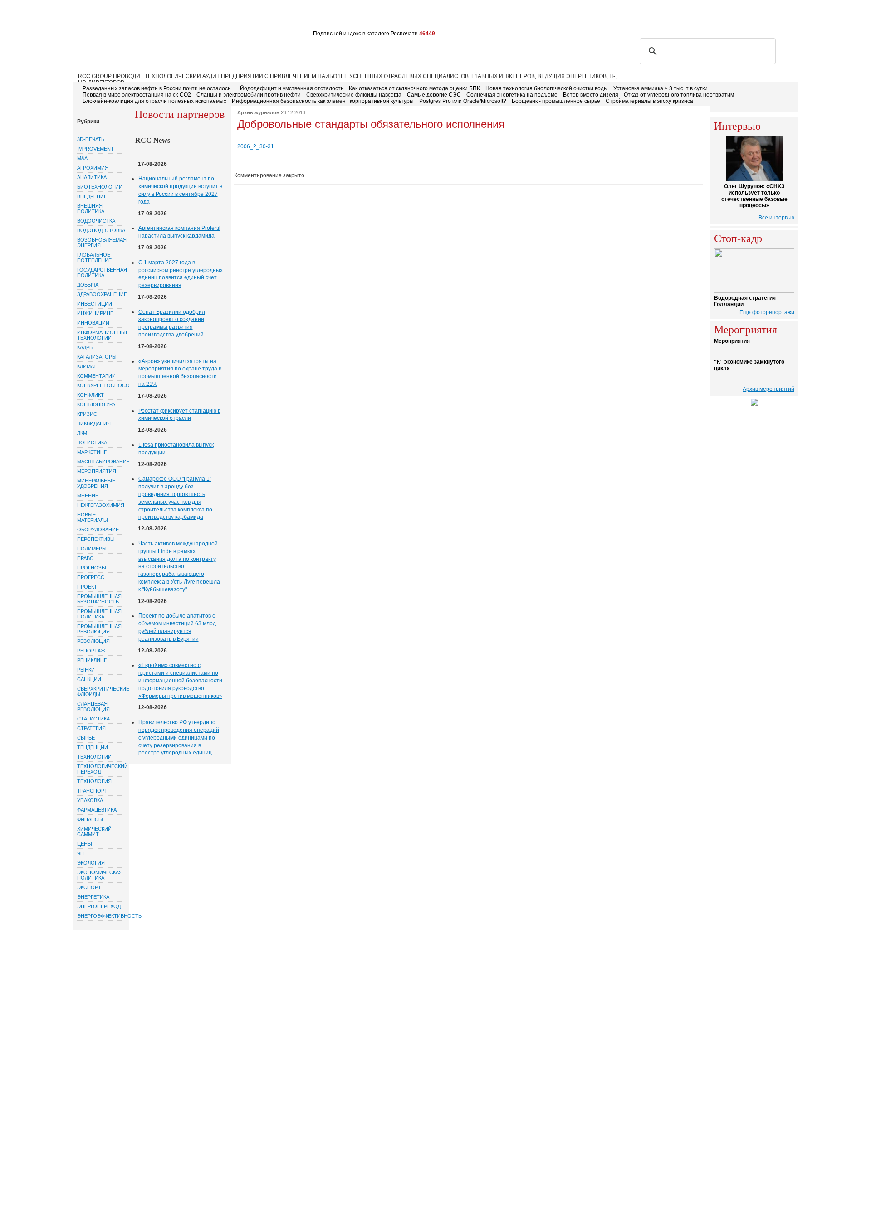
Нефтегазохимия (100, 505)
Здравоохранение (102, 294)
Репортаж (91, 650)
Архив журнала (292, 17)
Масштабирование (102, 461)
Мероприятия (96, 471)
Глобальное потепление (94, 257)
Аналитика (92, 177)
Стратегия (91, 728)
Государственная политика (102, 272)
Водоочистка (96, 221)
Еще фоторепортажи (766, 312)
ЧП (80, 853)
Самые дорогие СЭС (434, 95)
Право (85, 558)
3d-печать (90, 139)
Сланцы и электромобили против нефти (248, 95)
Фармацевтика (97, 810)
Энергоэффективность (102, 916)
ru (777, 17)
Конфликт (90, 395)
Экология (91, 863)
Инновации (93, 323)
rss (747, 17)
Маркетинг (92, 452)
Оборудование (98, 529)
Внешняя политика (90, 208)
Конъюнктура (96, 404)
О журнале (129, 17)
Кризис (87, 414)
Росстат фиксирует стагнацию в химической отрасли (179, 415)
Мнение (87, 495)
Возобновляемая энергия (102, 242)
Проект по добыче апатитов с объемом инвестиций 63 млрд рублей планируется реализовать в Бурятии (177, 627)
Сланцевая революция (93, 706)
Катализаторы (97, 357)
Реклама (208, 17)
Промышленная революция (99, 628)
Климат (87, 366)
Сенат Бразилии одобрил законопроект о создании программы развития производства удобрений (171, 323)
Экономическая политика (99, 875)
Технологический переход (102, 769)
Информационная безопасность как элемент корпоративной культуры (323, 101)
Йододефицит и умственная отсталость (291, 88)
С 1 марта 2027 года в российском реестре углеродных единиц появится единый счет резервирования (180, 273)
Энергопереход (99, 906)
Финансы (90, 819)
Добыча (87, 284)
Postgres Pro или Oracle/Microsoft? (462, 101)
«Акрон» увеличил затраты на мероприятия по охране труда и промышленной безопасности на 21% (180, 372)
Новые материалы (92, 517)
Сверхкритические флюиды (102, 691)
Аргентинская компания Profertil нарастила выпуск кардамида (179, 232)
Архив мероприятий (768, 389)
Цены (84, 844)
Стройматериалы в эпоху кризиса (649, 101)
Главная (91, 17)
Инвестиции (94, 304)
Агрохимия (92, 167)
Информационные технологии (102, 335)
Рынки (86, 669)
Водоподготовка (101, 230)
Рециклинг (92, 660)
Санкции (89, 679)
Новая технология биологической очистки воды (546, 88)
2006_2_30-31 (255, 146)
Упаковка (90, 800)
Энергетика (93, 897)
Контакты (244, 17)
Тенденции (92, 747)
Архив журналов (258, 112)
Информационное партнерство (414, 17)
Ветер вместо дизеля (590, 95)
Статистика (93, 718)
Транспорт (92, 790)
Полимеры (92, 548)
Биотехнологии (99, 187)
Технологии (94, 756)
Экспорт (89, 887)
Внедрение (92, 196)
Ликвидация (94, 423)
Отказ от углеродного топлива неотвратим (679, 95)
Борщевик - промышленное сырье (556, 101)
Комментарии (96, 376)
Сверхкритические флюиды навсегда (353, 95)
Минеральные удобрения (96, 483)
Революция (93, 641)
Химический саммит (94, 831)
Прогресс (90, 577)
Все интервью (776, 217)
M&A (82, 158)
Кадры (85, 347)
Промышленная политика (99, 613)
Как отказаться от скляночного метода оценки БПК (414, 88)
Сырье (86, 737)
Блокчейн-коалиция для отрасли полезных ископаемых (154, 101)
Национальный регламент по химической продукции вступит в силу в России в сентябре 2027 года (180, 189)
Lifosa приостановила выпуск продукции (176, 449)
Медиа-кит (340, 17)
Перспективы (96, 539)
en (790, 17)
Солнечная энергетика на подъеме (512, 95)
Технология (94, 781)
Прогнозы (91, 567)
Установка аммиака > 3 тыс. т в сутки (660, 88)
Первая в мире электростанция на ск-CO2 (137, 95)
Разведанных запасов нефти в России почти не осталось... (159, 88)
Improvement (95, 148)
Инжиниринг (95, 313)
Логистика (92, 442)
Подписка (170, 17)
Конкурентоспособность (102, 385)
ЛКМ (82, 433)
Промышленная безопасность (99, 599)
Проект (87, 586)
